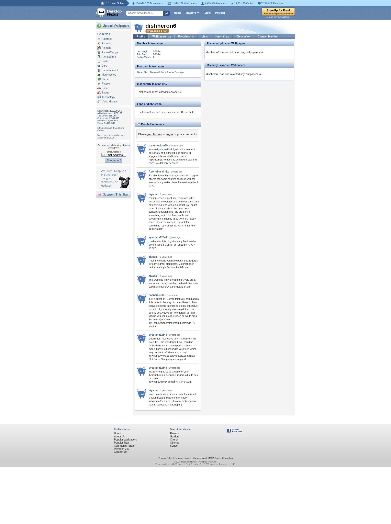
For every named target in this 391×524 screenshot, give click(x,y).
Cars (104, 65)
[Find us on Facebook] (234, 432)
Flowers (174, 433)
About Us (119, 436)
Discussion (243, 36)
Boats (105, 61)
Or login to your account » (278, 17)
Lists (207, 12)
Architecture (109, 56)
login (169, 134)
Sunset (174, 445)
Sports (105, 92)
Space (105, 88)
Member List (121, 448)
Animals (106, 47)
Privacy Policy (165, 458)
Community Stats (124, 445)
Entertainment (110, 70)
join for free (154, 134)
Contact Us (120, 451)
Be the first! (187, 112)
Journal (222, 36)
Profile (141, 36)
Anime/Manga (110, 52)
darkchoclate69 (158, 145)
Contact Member (268, 36)
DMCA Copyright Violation (220, 458)
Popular (220, 12)
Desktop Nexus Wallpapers (109, 12)
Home (177, 12)
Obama (174, 442)
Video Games (110, 101)
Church (174, 439)
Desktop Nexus (189, 461)
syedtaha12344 (158, 237)
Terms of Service (182, 458)
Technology (108, 97)
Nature (105, 79)
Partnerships (199, 458)
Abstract (107, 38)
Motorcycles (109, 74)
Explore (191, 12)
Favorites (186, 36)
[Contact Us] (114, 187)
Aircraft (106, 43)
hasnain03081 (157, 295)
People (106, 83)
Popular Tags (122, 442)
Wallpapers (161, 36)
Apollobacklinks (159, 171)
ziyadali (153, 194)
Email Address (114, 151)
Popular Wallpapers (125, 439)
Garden (174, 436)
